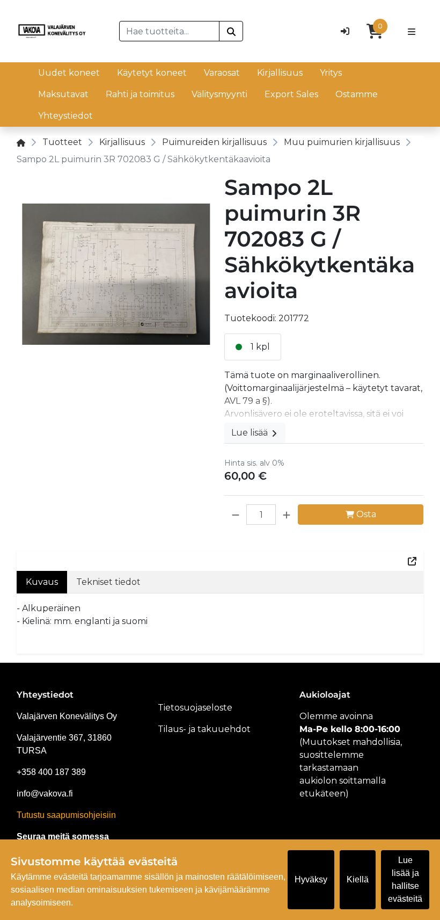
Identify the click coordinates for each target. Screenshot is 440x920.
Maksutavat (63, 94)
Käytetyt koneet (152, 73)
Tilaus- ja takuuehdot (204, 729)
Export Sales (291, 94)
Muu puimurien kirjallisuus (342, 142)
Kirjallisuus (280, 73)
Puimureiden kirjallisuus (214, 142)
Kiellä (358, 879)
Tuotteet (62, 142)
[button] (235, 514)
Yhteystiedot (65, 116)
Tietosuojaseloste (195, 707)
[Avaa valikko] (411, 31)
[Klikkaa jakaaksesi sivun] (412, 560)
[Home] (21, 142)
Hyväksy (311, 879)
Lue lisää (250, 433)
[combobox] (169, 31)
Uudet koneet (69, 73)
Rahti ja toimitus (140, 94)
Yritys (331, 73)
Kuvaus (42, 582)
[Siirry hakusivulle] (231, 31)
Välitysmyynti (219, 94)
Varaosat (222, 73)
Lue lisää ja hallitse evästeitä (405, 879)
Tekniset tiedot (108, 582)
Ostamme (356, 94)
